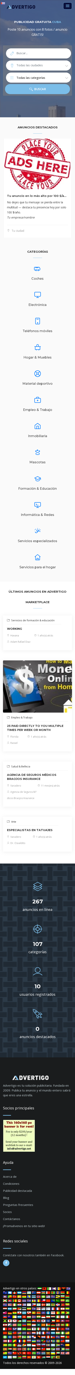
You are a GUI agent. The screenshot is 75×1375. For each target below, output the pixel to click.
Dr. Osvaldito (17, 843)
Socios (7, 1212)
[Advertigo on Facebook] (6, 1263)
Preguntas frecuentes (18, 1205)
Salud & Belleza (20, 766)
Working (14, 629)
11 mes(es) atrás (50, 785)
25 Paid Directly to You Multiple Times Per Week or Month (35, 728)
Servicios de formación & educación (33, 620)
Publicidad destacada (17, 1191)
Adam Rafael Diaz (20, 641)
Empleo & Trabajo (22, 717)
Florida (14, 736)
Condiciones (11, 1184)
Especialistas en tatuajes (30, 830)
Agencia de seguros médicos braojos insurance (31, 777)
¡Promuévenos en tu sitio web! (24, 1226)
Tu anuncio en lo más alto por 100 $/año (37, 196)
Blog (6, 1198)
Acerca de (10, 1176)
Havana (14, 635)
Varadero (15, 785)
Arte (13, 821)
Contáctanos (11, 1219)
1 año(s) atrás (45, 635)
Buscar (39, 89)
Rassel (14, 743)
